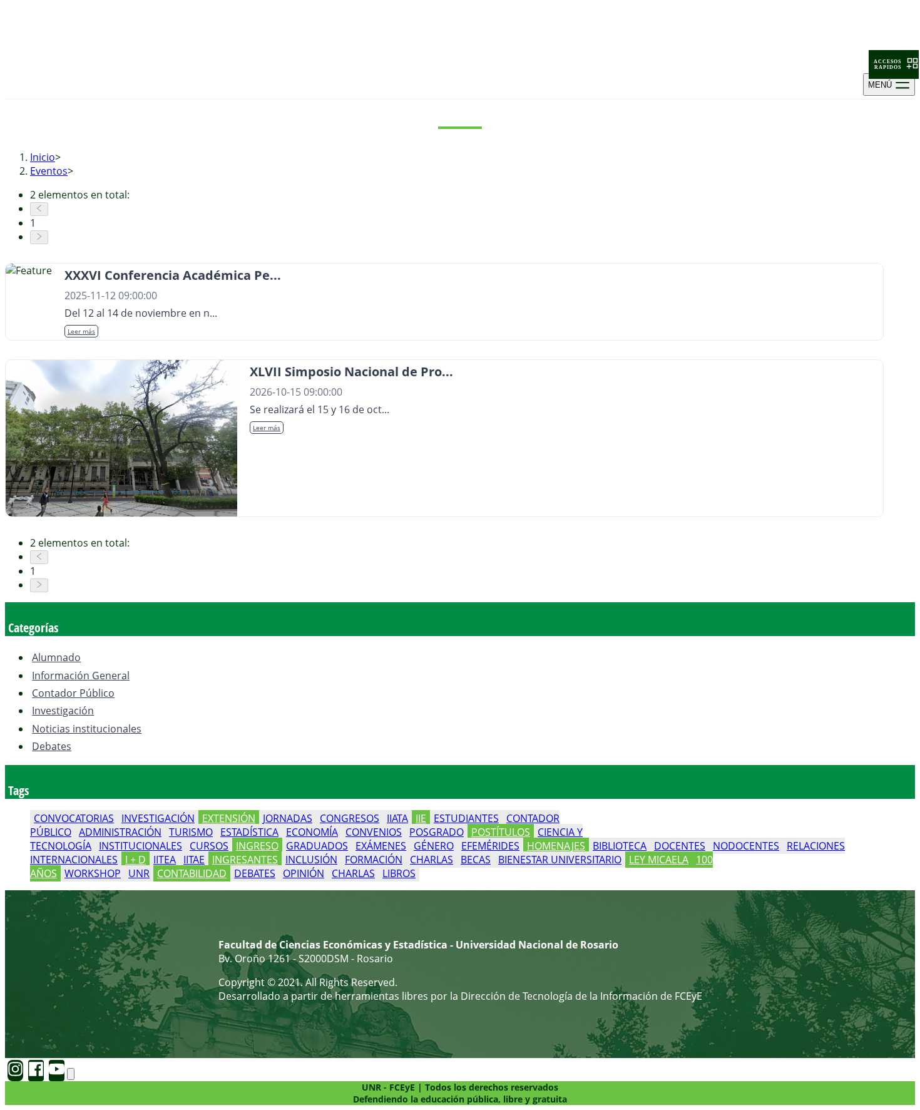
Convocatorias (74, 818)
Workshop (92, 873)
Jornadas (287, 818)
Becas (476, 859)
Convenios (373, 832)
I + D (135, 859)
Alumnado (56, 657)
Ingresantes (245, 859)
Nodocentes (746, 846)
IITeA (164, 859)
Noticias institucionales (86, 729)
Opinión (303, 873)
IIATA (397, 818)
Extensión (228, 818)
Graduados (317, 846)
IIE (421, 818)
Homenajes (556, 846)
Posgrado (436, 832)
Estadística (249, 832)
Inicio (42, 157)
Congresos (349, 818)
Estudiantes (466, 818)
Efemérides (490, 846)
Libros (399, 873)
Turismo (191, 832)
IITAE (194, 859)
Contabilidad (192, 873)
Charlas (431, 859)
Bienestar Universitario (559, 859)
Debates (51, 746)
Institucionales (140, 846)
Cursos (209, 846)
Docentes (679, 846)
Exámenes (380, 846)
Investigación (63, 710)
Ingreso (257, 846)
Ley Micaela (658, 859)
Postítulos (500, 832)
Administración (120, 832)
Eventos (49, 171)
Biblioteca (620, 846)
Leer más (81, 331)
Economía (312, 832)
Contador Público (73, 693)
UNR (139, 873)
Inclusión (311, 859)
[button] (894, 64)
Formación (373, 859)
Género (434, 846)
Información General (81, 675)
